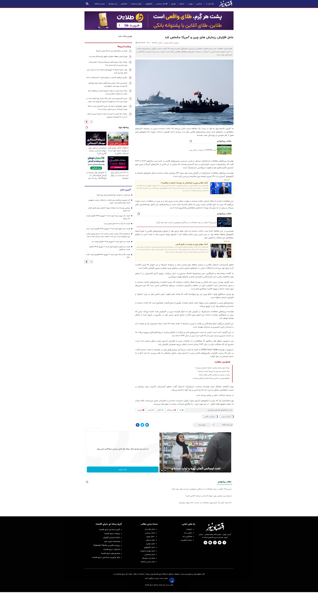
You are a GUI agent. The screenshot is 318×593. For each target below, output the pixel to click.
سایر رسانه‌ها (100, 4)
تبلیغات (189, 529)
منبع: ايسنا (202, 425)
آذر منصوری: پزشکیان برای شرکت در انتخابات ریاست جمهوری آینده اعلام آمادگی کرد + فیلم (109, 201)
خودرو (173, 4)
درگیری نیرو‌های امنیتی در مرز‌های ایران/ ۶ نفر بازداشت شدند (106, 77)
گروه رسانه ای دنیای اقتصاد (109, 529)
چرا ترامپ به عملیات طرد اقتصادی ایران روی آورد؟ (113, 195)
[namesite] (225, 3)
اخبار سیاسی (168, 43)
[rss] (205, 543)
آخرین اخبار (125, 189)
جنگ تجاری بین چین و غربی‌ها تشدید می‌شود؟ (214, 371)
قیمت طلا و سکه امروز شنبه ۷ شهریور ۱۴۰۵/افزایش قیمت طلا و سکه (108, 255)
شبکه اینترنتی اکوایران (111, 537)
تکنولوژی (149, 4)
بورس (190, 4)
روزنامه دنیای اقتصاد (112, 533)
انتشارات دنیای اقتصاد (111, 549)
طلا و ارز (210, 4)
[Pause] (161, 470)
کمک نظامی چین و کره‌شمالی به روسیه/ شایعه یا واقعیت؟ (184, 183)
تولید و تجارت (136, 4)
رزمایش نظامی (209, 416)
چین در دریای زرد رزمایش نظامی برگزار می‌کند (214, 375)
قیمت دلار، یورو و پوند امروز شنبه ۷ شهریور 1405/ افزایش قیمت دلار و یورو (108, 217)
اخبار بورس (150, 536)
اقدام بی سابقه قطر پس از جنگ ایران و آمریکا (111, 51)
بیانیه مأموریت (186, 540)
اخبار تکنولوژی (149, 547)
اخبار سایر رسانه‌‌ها (148, 562)
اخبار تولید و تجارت (147, 551)
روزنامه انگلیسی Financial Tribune (107, 545)
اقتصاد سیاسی (161, 4)
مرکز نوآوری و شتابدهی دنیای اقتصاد (106, 557)
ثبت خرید (123, 469)
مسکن (182, 4)
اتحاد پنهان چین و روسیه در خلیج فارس (192, 244)
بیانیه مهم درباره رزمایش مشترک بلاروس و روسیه (212, 368)
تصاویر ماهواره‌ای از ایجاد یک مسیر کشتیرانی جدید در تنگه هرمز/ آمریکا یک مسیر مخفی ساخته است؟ (107, 107)
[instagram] (215, 543)
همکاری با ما (187, 536)
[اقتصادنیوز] (215, 527)
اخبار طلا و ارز (150, 529)
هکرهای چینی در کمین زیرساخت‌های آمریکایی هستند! (211, 378)
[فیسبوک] (137, 425)
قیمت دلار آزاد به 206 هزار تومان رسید (117, 224)
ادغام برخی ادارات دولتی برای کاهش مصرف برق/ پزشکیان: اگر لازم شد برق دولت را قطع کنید (107, 84)
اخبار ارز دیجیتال (148, 558)
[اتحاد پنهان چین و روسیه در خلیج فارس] (221, 251)
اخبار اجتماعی (150, 554)
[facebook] (224, 543)
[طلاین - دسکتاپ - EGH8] (159, 20)
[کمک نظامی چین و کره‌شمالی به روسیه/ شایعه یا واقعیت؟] (221, 188)
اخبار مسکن (150, 540)
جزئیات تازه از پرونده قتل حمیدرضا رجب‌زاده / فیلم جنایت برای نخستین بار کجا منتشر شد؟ (108, 63)
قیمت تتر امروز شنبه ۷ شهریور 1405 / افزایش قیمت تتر (111, 242)
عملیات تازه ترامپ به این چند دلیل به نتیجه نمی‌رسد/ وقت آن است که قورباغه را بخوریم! (107, 115)
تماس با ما (188, 533)
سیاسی (199, 4)
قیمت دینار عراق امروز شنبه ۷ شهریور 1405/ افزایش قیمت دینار (108, 229)
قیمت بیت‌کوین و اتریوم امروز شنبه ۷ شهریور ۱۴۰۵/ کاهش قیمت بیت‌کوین (109, 248)
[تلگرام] (147, 425)
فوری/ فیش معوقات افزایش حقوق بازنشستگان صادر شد (108, 56)
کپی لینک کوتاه (227, 425)
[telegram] (210, 543)
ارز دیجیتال (112, 4)
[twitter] (219, 543)
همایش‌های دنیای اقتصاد (110, 553)
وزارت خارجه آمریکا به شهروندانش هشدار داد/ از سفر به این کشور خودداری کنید (107, 71)
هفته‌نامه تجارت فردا (112, 541)
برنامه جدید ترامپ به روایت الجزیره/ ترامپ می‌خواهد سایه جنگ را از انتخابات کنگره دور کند (107, 92)
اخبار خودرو (150, 544)
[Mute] (165, 470)
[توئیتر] (142, 425)
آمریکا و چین (226, 416)
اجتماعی (124, 4)
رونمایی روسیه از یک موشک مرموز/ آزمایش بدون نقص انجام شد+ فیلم (109, 209)
